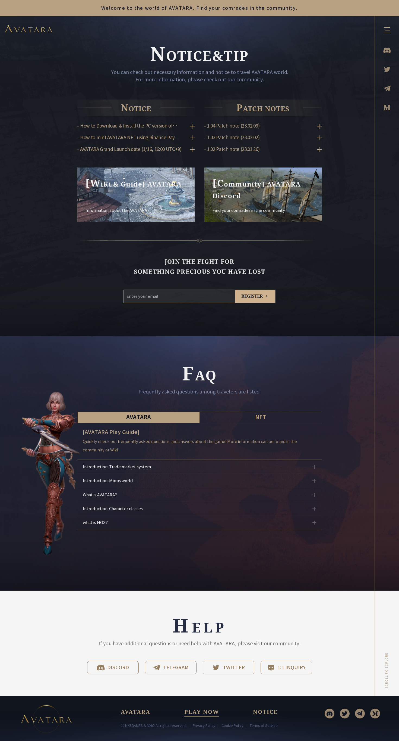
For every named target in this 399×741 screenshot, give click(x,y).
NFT (260, 417)
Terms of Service (264, 725)
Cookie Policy (232, 725)
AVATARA (138, 417)
